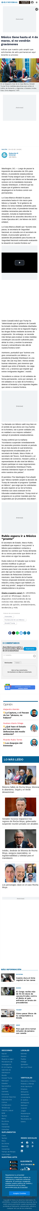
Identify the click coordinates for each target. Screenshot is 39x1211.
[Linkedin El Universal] (22, 1151)
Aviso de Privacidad (20, 1187)
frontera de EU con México (14, 620)
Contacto (28, 1196)
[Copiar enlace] (24, 633)
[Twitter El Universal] (33, 1143)
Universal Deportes (9, 1097)
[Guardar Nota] (28, 633)
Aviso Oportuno (26, 1086)
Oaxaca (23, 1056)
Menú (4, 1118)
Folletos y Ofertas (27, 1084)
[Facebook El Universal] (27, 1143)
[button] (24, 2)
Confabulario (6, 1105)
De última (5, 1121)
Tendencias (6, 1108)
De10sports (25, 1102)
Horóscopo (25, 1116)
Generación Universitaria (25, 1096)
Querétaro (24, 1064)
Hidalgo (23, 1062)
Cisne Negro (6, 1154)
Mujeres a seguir (8, 1059)
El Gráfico (24, 1100)
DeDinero (24, 1105)
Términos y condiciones (15, 1196)
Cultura (4, 1102)
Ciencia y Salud (7, 1110)
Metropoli (5, 1080)
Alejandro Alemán (11, 709)
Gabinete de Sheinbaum (6, 1071)
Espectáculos (7, 1099)
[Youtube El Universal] (22, 1146)
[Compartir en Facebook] (9, 633)
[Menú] (36, 2)
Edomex (24, 1053)
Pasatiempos (25, 1113)
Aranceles (8, 616)
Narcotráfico (6, 1086)
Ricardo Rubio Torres (12, 740)
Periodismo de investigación (7, 1063)
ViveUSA (24, 1108)
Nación (4, 149)
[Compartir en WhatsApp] (17, 633)
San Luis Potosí (26, 1067)
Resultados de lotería (26, 1120)
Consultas (5, 1129)
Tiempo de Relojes (8, 1151)
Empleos (24, 1089)
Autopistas (6, 1127)
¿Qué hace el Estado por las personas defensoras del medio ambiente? (14, 730)
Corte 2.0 (5, 1056)
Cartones (5, 1091)
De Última (5, 1143)
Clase (4, 1135)
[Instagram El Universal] (28, 1146)
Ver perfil (13, 157)
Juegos (23, 1111)
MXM (3, 1113)
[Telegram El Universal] (22, 1143)
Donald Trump (10, 623)
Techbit (4, 1116)
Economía (5, 1094)
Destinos (5, 1124)
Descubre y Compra (28, 1081)
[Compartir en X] (13, 633)
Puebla (23, 1059)
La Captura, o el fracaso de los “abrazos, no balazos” (16, 715)
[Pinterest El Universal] (33, 1146)
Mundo (4, 1075)
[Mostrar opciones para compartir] (36, 9)
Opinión (7, 704)
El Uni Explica (7, 1067)
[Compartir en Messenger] (21, 633)
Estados (5, 1083)
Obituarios (24, 1092)
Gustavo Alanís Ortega (13, 723)
